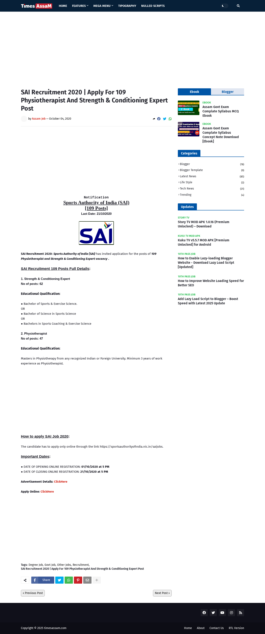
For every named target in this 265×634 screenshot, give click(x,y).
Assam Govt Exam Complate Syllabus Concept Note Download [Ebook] (220, 134)
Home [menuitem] (63, 6)
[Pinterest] (78, 580)
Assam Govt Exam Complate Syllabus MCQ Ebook (220, 111)
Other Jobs (64, 565)
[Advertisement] (132, 47)
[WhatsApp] (170, 119)
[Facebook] (158, 119)
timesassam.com (55, 628)
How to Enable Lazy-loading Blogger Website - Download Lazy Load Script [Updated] (206, 262)
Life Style (212, 182)
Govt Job (50, 565)
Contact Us (217, 628)
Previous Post (34, 593)
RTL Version (236, 628)
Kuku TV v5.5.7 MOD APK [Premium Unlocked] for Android (203, 242)
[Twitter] (164, 119)
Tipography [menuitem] (127, 6)
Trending (212, 195)
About (201, 628)
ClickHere (60, 481)
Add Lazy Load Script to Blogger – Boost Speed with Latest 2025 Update (208, 301)
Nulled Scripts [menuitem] (153, 6)
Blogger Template (212, 170)
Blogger (212, 164)
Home (188, 628)
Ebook (194, 92)
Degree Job (36, 565)
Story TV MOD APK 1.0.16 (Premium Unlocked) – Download (203, 224)
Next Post (161, 593)
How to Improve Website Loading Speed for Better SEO (211, 283)
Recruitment (81, 565)
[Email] (87, 580)
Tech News (212, 188)
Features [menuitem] (79, 6)
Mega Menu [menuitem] (102, 6)
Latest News (212, 176)
